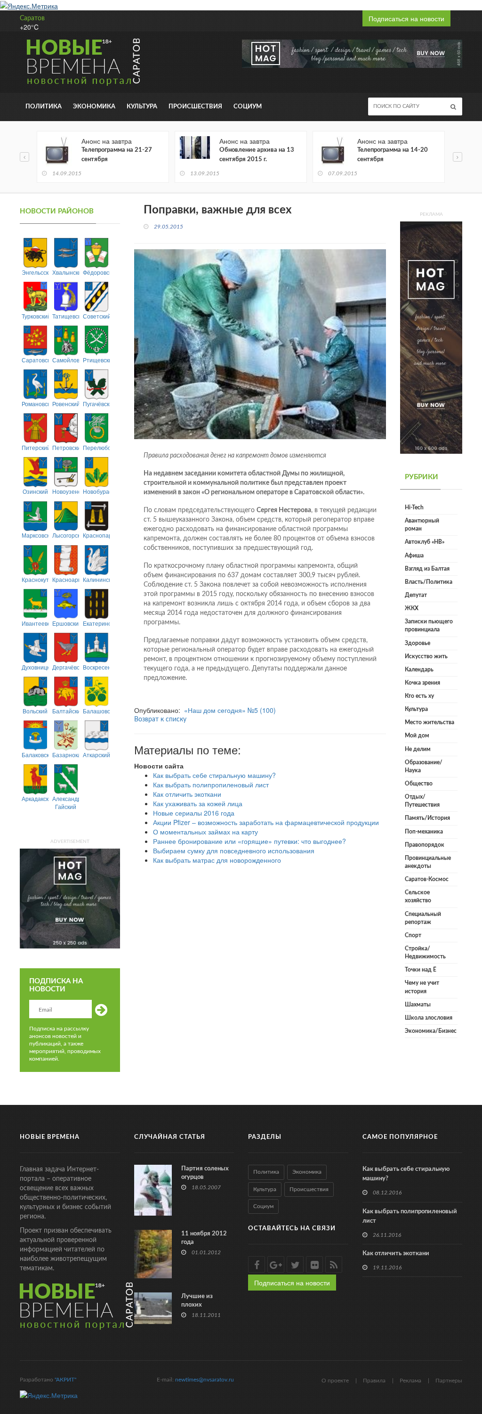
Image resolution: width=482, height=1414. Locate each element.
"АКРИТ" (65, 1379)
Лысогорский (65, 535)
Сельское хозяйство (418, 896)
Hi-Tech (414, 507)
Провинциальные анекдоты (428, 862)
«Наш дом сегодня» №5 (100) (230, 710)
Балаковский (35, 755)
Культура (142, 107)
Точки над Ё (420, 970)
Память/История (427, 818)
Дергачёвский (65, 667)
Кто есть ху (419, 696)
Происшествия (195, 107)
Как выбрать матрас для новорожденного (217, 860)
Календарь (419, 669)
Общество (419, 783)
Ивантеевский (35, 623)
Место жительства (429, 722)
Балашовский (96, 711)
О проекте (335, 1380)
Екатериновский (96, 623)
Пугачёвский (96, 404)
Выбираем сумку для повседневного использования (233, 850)
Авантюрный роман (422, 524)
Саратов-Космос (427, 879)
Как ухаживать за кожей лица (197, 803)
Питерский (35, 447)
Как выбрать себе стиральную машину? (214, 775)
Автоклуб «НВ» (424, 542)
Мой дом (417, 735)
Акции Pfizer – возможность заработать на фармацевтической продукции (266, 822)
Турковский (35, 316)
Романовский (35, 404)
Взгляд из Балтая (427, 569)
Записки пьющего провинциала (429, 625)
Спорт (413, 935)
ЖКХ (411, 608)
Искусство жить (426, 656)
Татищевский (65, 316)
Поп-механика (424, 831)
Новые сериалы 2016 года (193, 812)
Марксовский (35, 535)
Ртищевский (96, 360)
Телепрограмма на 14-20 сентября (392, 155)
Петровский (65, 447)
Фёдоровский (96, 272)
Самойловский (65, 360)
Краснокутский (35, 579)
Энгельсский (35, 272)
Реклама (410, 1380)
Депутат (416, 595)
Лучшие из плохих (197, 1300)
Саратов (32, 18)
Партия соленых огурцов (205, 1173)
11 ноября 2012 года (204, 1238)
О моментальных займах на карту (205, 831)
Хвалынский (65, 272)
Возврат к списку (160, 719)
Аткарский (96, 755)
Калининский (96, 579)
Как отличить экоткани (187, 794)
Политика (43, 107)
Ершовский (65, 623)
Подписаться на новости (406, 18)
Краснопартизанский (96, 535)
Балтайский (65, 711)
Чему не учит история (422, 987)
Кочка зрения (422, 683)
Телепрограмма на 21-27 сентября (116, 155)
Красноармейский (65, 579)
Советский (96, 316)
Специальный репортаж (423, 918)
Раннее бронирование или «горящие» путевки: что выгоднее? (249, 841)
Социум (247, 107)
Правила (374, 1380)
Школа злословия (428, 1018)
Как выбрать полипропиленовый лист (211, 784)
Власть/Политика (428, 582)
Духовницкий (35, 667)
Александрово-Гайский (65, 802)
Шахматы (418, 1004)
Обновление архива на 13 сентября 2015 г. (256, 155)
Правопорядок (424, 845)
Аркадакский (35, 798)
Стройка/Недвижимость (425, 952)
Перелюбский (96, 447)
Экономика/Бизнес (431, 1031)
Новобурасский (96, 491)
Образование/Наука (423, 766)
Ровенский (65, 404)
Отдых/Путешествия (422, 801)
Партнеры (448, 1380)
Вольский (35, 711)
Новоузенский (65, 491)
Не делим (418, 749)
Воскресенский (96, 667)
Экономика (94, 107)
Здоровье (417, 643)
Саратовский (35, 360)
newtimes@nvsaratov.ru (204, 1379)
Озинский (35, 491)
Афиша (414, 555)
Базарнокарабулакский (65, 755)
